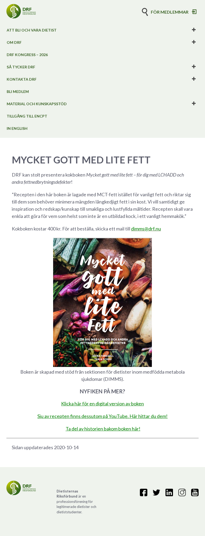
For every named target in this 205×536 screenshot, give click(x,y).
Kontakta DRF (22, 79)
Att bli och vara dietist (32, 30)
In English (17, 128)
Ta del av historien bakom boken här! (103, 429)
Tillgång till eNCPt (27, 116)
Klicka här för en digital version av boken (102, 403)
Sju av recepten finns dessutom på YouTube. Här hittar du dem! (102, 416)
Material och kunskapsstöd (37, 103)
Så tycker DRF (21, 67)
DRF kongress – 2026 (27, 54)
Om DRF (14, 42)
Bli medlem (18, 91)
